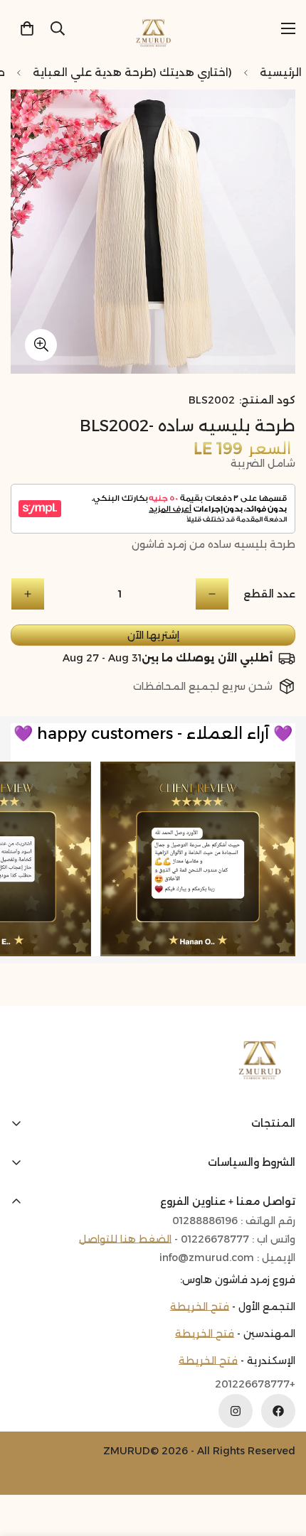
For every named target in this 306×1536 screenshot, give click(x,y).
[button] (27, 28)
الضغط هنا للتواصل (125, 1239)
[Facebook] (278, 1411)
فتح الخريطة (199, 1306)
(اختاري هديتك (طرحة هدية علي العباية (132, 72)
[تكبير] (41, 345)
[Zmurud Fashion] (153, 28)
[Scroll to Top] (25, 1460)
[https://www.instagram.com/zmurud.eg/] (235, 1411)
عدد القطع (269, 594)
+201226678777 (255, 1384)
